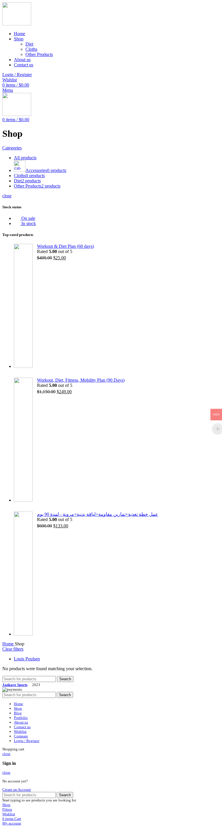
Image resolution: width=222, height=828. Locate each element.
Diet (29, 44)
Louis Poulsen (27, 658)
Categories (12, 147)
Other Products (39, 54)
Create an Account (16, 789)
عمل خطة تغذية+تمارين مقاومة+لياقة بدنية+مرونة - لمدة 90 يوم (97, 514)
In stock (28, 223)
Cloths (31, 49)
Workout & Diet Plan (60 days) (65, 246)
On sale (27, 218)
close (7, 195)
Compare (21, 736)
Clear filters (12, 649)
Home (8, 643)
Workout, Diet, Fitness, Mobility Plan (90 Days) (81, 380)
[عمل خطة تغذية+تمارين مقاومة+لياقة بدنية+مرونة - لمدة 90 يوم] (23, 574)
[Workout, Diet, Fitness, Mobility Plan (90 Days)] (23, 440)
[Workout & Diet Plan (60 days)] (23, 306)
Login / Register (26, 741)
